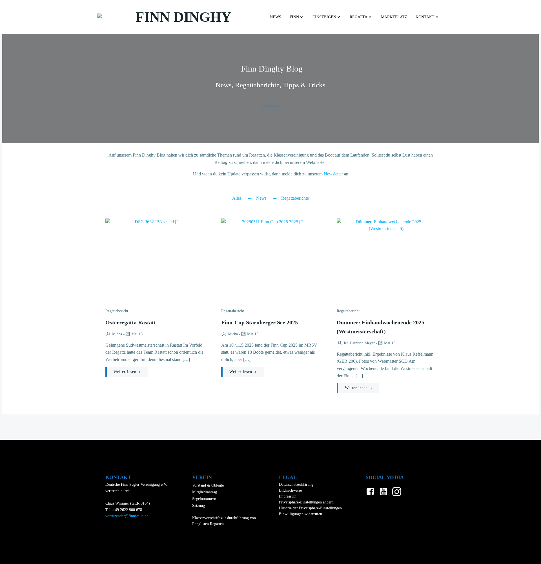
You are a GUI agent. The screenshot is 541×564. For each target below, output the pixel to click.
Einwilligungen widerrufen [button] (300, 514)
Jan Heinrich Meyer (359, 343)
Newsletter (333, 173)
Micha (117, 334)
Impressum (287, 496)
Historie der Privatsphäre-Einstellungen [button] (310, 508)
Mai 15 (137, 334)
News (275, 17)
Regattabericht (116, 311)
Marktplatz (394, 17)
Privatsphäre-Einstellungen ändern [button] (306, 502)
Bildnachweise (290, 490)
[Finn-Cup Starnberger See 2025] (270, 260)
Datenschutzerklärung (296, 484)
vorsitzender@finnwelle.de (126, 516)
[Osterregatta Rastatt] (154, 260)
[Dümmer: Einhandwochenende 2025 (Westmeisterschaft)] (386, 260)
